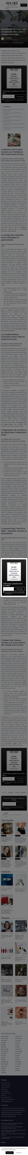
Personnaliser (19, 1152)
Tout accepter (9, 1152)
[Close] (24, 561)
